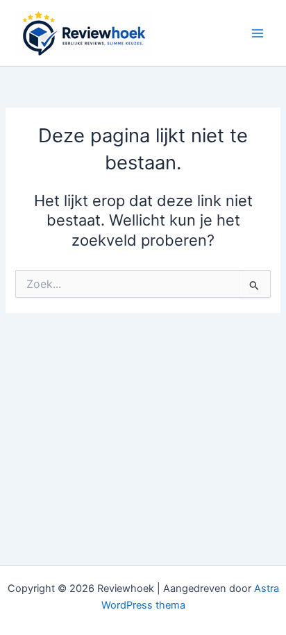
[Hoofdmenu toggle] (257, 33)
